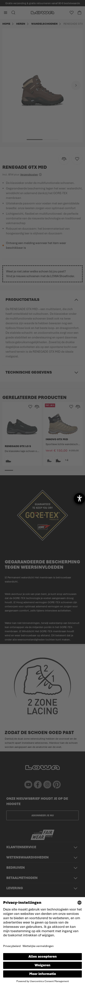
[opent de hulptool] (79, 498)
